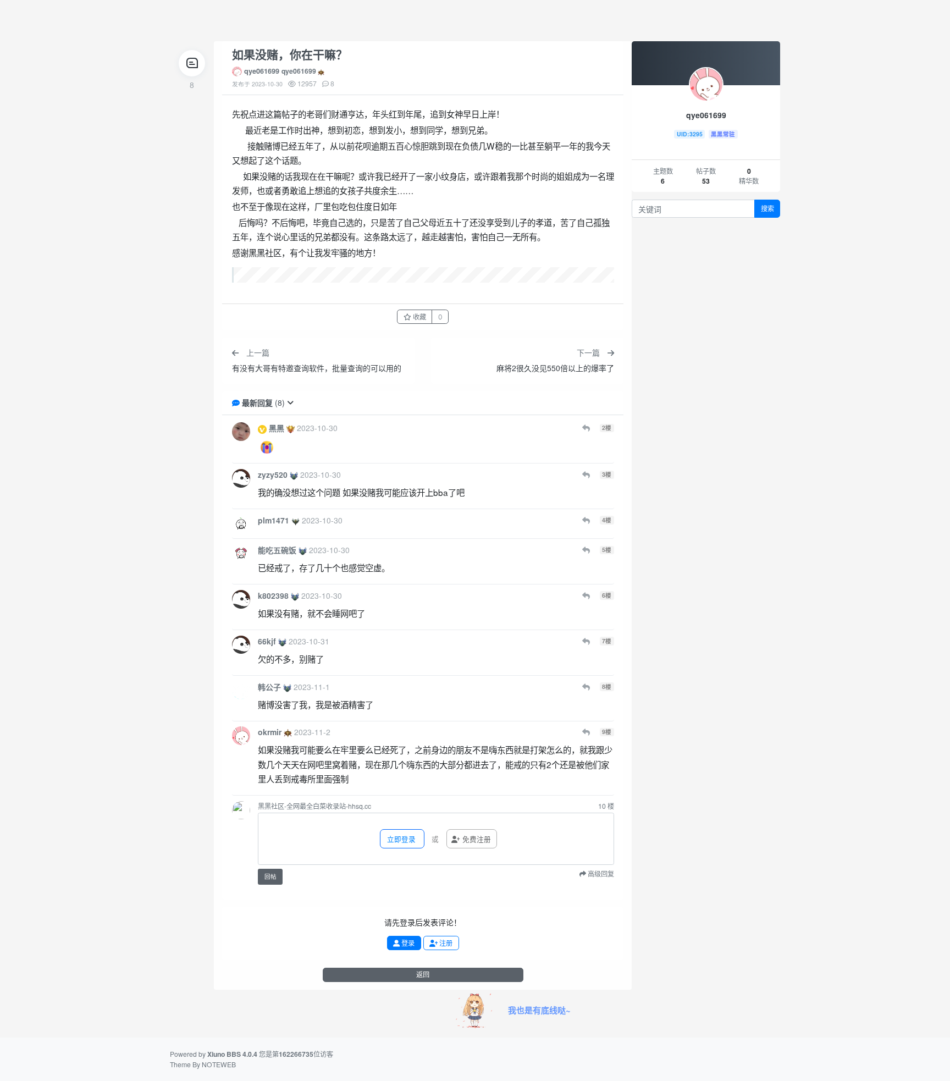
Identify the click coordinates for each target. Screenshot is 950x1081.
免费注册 (475, 839)
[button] (290, 402)
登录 (407, 943)
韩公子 (269, 686)
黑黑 (276, 427)
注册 (445, 943)
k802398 (273, 595)
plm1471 (273, 520)
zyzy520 (273, 474)
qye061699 (261, 71)
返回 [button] (422, 974)
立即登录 (400, 839)
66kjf (267, 641)
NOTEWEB (219, 1064)
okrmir (269, 731)
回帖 (270, 876)
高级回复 (600, 874)
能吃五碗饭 (277, 549)
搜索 (767, 209)
